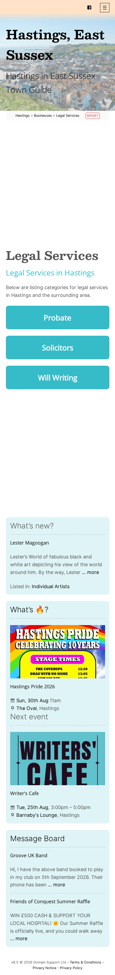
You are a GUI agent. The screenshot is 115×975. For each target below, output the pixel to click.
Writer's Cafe (24, 793)
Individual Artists (51, 586)
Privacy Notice (44, 968)
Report (92, 116)
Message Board (37, 838)
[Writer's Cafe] (57, 758)
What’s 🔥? (29, 609)
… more (90, 572)
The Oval (26, 708)
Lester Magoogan (29, 542)
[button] (104, 7)
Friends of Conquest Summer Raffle (50, 901)
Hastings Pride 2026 (32, 686)
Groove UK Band (28, 855)
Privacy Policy (71, 968)
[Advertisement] (57, 184)
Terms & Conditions (85, 962)
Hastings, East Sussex (55, 44)
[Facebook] (89, 7)
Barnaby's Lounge (36, 815)
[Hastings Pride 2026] (57, 652)
